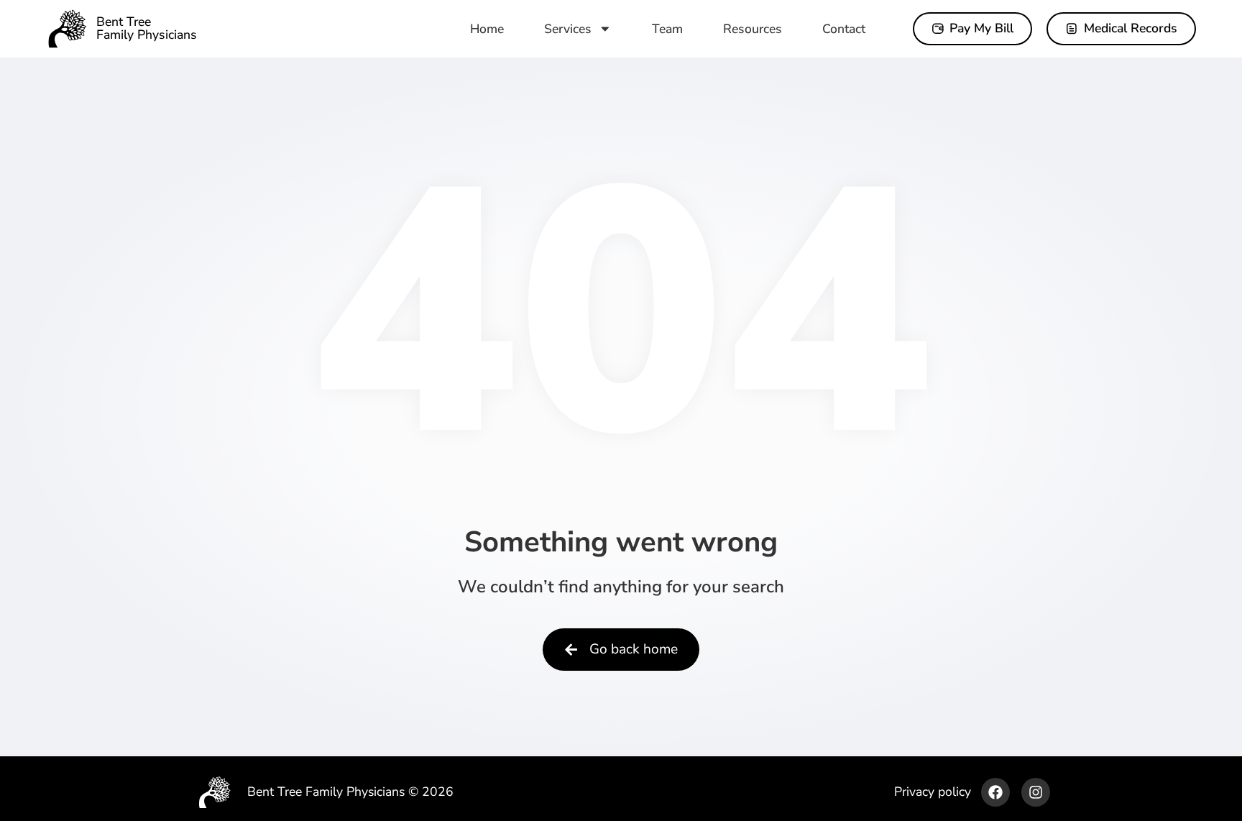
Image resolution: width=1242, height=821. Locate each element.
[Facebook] (995, 792)
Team (667, 28)
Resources (752, 28)
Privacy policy (932, 791)
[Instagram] (1035, 792)
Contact (843, 28)
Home (487, 28)
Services (568, 28)
